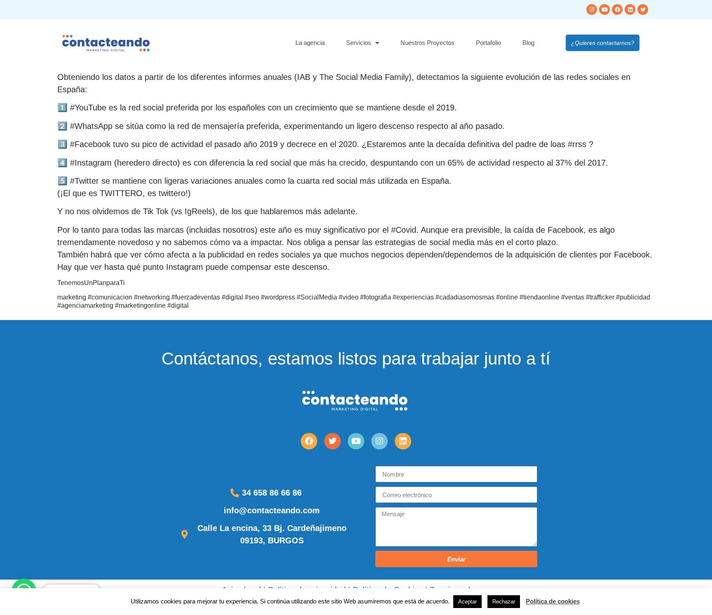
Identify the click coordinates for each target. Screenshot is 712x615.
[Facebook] (617, 9)
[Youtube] (604, 9)
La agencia (310, 42)
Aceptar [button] (467, 602)
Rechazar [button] (503, 602)
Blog (528, 42)
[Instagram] (591, 9)
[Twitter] (642, 9)
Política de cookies (553, 601)
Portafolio (488, 42)
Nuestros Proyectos (427, 42)
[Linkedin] (630, 9)
